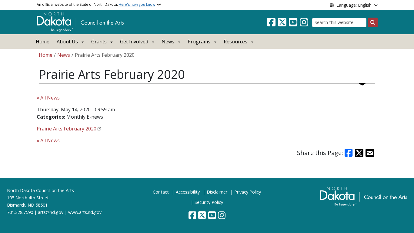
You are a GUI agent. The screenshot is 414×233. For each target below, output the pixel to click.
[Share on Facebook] (349, 153)
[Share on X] (359, 153)
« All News (48, 97)
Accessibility (188, 192)
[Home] (80, 21)
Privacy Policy (247, 192)
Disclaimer (217, 192)
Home (42, 41)
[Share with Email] (370, 153)
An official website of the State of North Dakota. (96, 4)
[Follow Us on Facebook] (271, 22)
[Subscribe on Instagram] (304, 22)
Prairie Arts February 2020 (66, 128)
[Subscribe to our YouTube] (293, 22)
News (63, 55)
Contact (161, 192)
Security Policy (209, 202)
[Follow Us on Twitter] (282, 22)
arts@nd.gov (50, 212)
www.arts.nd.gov (85, 212)
